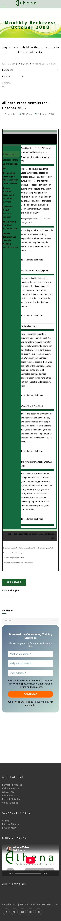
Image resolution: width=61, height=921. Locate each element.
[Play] (5, 873)
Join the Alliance (10, 824)
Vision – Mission (10, 788)
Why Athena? (9, 795)
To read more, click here (32, 260)
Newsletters (11, 114)
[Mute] (50, 873)
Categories (7, 70)
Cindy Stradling (10, 802)
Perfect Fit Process (12, 785)
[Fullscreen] (55, 873)
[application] (30, 860)
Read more (14, 582)
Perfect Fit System (11, 799)
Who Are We (8, 792)
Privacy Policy (9, 828)
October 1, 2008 (45, 114)
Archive (6, 76)
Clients (5, 820)
